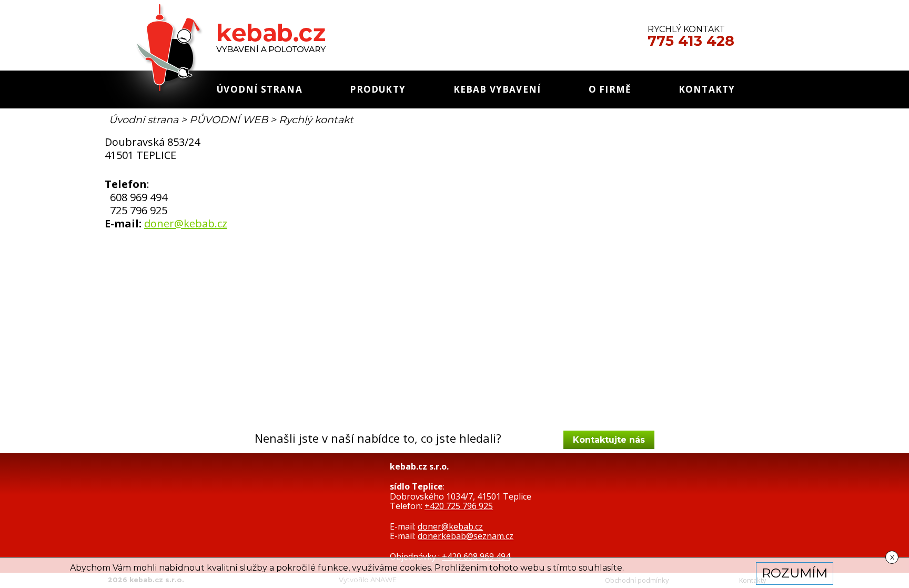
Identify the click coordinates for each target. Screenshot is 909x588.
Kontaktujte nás (609, 440)
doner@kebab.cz (185, 223)
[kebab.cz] (212, 63)
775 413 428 (691, 41)
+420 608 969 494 (476, 556)
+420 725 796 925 (459, 506)
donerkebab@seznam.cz (465, 536)
